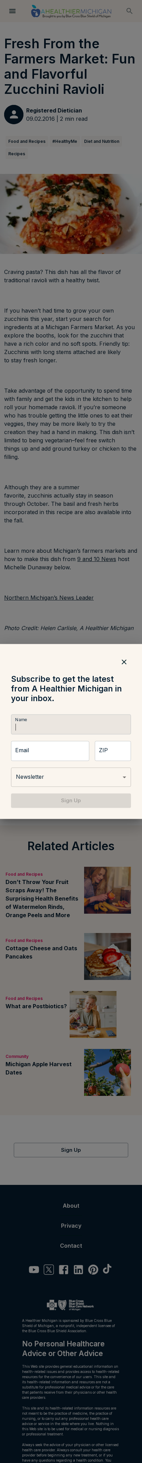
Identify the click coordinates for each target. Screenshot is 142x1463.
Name (21, 719)
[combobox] (71, 777)
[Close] (124, 662)
